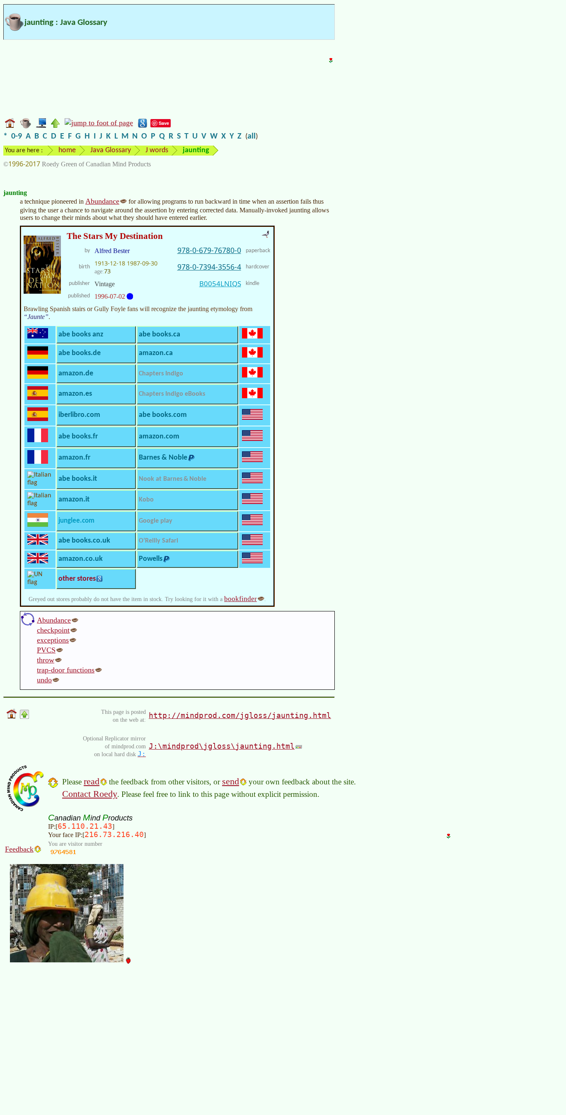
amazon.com (159, 436)
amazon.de (75, 373)
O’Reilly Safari (158, 541)
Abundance (102, 201)
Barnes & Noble (163, 457)
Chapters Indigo (161, 373)
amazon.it (73, 499)
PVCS (46, 650)
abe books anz (80, 334)
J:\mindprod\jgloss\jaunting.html (222, 746)
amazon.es (75, 393)
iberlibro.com (79, 415)
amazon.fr (74, 457)
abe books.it (77, 478)
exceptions (53, 640)
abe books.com (163, 415)
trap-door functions (65, 670)
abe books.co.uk (84, 540)
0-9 (16, 136)
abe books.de (79, 353)
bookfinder (240, 599)
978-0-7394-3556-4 (209, 267)
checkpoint (53, 630)
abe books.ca (159, 334)
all (251, 136)
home (67, 150)
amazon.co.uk (80, 558)
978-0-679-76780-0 (209, 250)
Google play (155, 521)
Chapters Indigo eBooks (172, 394)
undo (44, 680)
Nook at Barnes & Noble (172, 479)
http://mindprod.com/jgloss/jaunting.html (240, 715)
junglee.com (76, 520)
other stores (77, 579)
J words (156, 150)
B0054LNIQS (220, 283)
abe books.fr (78, 436)
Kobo (146, 500)
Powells (150, 558)
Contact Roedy (89, 794)
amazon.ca (156, 353)
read (91, 781)
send (230, 781)
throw (45, 660)
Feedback (19, 849)
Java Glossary (110, 150)
